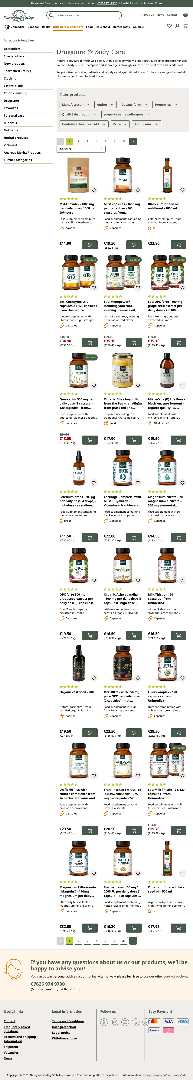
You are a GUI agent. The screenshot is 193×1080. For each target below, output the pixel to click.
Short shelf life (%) (17, 71)
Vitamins (10, 145)
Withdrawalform (64, 1038)
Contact (172, 14)
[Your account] (177, 26)
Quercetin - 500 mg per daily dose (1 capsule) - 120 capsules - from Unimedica (77, 403)
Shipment (11, 1047)
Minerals (10, 123)
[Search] (51, 15)
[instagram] (114, 1022)
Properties (163, 104)
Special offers (14, 56)
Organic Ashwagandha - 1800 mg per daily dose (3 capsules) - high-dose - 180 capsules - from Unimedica (123, 599)
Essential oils (13, 86)
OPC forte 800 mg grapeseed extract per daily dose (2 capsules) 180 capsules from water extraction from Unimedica (78, 599)
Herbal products (16, 138)
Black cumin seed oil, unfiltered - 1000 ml (164, 206)
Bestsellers (12, 49)
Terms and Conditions (68, 1021)
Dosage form (131, 104)
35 (123, 141)
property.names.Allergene (124, 114)
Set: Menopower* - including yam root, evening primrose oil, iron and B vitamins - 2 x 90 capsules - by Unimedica (122, 306)
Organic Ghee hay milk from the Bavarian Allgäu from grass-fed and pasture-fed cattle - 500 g (123, 403)
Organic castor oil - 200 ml (77, 694)
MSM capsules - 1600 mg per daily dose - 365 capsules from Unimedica (122, 208)
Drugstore (11, 101)
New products (14, 63)
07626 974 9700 (107, 3)
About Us (148, 14)
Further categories (18, 160)
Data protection (64, 1027)
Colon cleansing (15, 93)
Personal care (14, 115)
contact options (175, 976)
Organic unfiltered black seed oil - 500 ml (166, 889)
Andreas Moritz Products (22, 152)
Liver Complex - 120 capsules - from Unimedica (162, 696)
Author (102, 104)
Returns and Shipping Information (20, 1039)
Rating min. (143, 124)
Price (117, 124)
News (160, 14)
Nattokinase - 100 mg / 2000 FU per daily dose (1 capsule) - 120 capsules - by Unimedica (122, 891)
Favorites (11, 108)
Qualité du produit (76, 114)
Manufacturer (72, 104)
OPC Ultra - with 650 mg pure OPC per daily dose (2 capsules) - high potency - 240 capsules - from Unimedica (122, 696)
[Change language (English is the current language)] (185, 14)
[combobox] (88, 15)
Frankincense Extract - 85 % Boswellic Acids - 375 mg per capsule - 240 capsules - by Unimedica (122, 794)
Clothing (10, 78)
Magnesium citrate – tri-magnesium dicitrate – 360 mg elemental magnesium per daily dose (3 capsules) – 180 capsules (166, 501)
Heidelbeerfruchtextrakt (81, 124)
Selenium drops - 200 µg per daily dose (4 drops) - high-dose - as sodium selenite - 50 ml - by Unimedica (78, 501)
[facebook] (104, 1022)
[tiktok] (135, 1022)
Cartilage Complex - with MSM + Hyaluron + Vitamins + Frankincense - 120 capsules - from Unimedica (122, 501)
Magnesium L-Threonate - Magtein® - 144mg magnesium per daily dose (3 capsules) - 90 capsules (78, 891)
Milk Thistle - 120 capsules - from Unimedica (160, 598)
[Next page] (133, 141)
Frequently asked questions (17, 1029)
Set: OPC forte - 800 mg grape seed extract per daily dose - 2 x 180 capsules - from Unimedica (165, 306)
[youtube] (125, 1022)
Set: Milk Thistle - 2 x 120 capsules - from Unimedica (166, 794)
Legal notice (61, 1033)
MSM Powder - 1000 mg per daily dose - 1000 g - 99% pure (77, 208)
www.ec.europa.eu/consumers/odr (164, 1075)
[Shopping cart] (185, 26)
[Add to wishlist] (94, 190)
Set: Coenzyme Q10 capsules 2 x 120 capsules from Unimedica (78, 306)
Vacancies (11, 1052)
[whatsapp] (146, 1022)
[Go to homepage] (19, 16)
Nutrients (11, 130)
